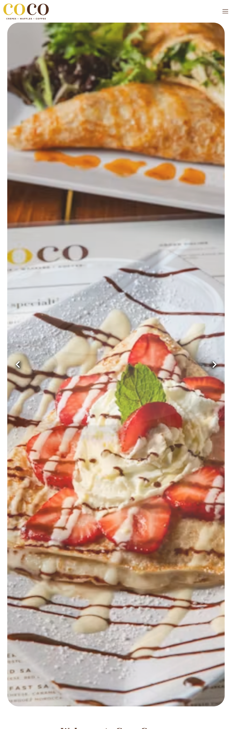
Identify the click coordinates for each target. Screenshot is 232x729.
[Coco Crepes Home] (26, 11)
